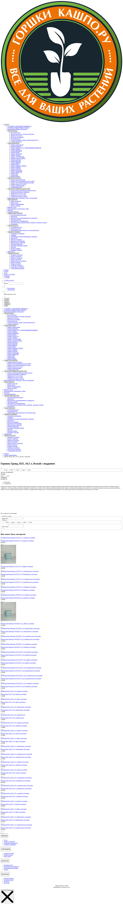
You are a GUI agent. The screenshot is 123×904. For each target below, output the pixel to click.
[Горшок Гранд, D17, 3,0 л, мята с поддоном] (14, 699)
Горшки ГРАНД (15, 152)
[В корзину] (3, 544)
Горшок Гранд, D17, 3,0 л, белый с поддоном (13, 694)
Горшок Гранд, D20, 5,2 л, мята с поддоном (13, 741)
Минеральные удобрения (18, 242)
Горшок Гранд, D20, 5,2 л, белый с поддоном (13, 733)
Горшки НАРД (15, 164)
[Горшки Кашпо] (61, 121)
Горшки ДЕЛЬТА (16, 155)
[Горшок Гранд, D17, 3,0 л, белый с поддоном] (14, 691)
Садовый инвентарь (13, 211)
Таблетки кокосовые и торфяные (20, 192)
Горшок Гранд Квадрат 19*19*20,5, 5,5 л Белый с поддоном (18, 598)
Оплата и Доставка (9, 274)
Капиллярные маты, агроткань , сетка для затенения (22, 198)
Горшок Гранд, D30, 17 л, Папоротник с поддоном (15, 820)
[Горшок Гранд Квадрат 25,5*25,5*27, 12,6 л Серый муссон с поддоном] (21, 675)
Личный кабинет (9, 878)
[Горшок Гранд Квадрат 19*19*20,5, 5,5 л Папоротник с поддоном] (20, 628)
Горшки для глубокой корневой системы (22, 182)
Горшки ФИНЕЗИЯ (16, 172)
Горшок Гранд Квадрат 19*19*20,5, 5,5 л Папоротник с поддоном (19, 631)
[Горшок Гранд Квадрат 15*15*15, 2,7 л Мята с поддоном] (8, 563)
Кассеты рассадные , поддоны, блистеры (22, 134)
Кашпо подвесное (12, 199)
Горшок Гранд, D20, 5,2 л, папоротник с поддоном (15, 749)
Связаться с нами (9, 853)
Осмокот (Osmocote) (16, 244)
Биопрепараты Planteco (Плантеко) (17, 129)
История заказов (8, 880)
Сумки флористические (17, 268)
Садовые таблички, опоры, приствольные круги (24, 140)
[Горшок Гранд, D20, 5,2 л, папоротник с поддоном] (16, 746)
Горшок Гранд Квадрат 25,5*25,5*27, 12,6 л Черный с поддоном (19, 686)
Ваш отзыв (5, 526)
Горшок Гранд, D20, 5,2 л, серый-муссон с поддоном (16, 757)
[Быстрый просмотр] (1, 539)
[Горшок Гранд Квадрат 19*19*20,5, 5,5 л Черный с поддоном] (19, 644)
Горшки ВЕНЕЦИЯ (16, 151)
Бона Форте (14, 238)
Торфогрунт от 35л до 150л (18, 195)
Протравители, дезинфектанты (19, 221)
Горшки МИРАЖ (15, 163)
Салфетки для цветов (17, 265)
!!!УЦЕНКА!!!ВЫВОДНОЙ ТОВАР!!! (18, 127)
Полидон (13, 247)
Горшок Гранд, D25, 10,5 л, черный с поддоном (14, 796)
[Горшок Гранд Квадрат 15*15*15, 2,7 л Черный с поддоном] (18, 587)
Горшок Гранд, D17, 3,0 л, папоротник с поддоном (15, 710)
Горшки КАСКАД (16, 160)
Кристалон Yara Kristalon (18, 241)
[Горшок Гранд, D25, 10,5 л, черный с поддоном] (15, 793)
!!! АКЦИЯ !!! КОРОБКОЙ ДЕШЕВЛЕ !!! (19, 126)
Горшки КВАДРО (16, 161)
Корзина (7, 302)
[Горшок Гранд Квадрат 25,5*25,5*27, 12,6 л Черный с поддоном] (20, 683)
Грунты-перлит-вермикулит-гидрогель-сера (19, 188)
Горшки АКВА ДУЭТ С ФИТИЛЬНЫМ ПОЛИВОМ (26, 148)
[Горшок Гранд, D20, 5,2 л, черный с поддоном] (14, 762)
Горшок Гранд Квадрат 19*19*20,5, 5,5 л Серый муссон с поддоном (20, 639)
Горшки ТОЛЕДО (16, 169)
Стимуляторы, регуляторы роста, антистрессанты (25, 230)
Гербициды (14, 216)
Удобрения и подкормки (14, 232)
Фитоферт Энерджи (16, 250)
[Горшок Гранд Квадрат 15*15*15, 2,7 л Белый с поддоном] (18, 537)
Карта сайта (7, 856)
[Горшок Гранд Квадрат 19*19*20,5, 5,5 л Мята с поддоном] (8, 620)
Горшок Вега (14, 175)
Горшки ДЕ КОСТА (16, 154)
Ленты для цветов (16, 259)
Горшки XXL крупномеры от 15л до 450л (22, 181)
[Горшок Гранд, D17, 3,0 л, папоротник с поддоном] (16, 707)
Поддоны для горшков (17, 137)
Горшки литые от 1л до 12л (18, 184)
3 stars (17, 470)
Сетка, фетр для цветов (17, 267)
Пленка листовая (15, 262)
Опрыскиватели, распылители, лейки (18, 208)
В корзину (3, 477)
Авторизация (11, 289)
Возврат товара (8, 855)
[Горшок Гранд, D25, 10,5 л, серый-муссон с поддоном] (17, 785)
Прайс (8, 277)
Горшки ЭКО (14, 173)
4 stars (11, 470)
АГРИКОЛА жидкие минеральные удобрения (24, 236)
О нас (5, 273)
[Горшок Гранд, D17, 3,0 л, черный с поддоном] (14, 722)
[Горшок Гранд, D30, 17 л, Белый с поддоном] (14, 801)
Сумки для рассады (16, 141)
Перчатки (10, 210)
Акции (6, 869)
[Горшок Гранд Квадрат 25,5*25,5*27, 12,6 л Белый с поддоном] (19, 652)
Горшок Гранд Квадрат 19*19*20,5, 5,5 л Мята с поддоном (17, 623)
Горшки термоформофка (18, 185)
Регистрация (11, 288)
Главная (6, 270)
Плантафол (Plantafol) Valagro (19, 245)
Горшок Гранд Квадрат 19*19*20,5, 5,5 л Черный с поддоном (18, 647)
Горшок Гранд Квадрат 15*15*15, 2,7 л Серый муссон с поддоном (19, 582)
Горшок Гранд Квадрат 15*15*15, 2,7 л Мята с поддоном (17, 566)
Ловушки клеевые (16, 219)
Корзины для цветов (16, 258)
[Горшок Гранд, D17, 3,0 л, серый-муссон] (13, 715)
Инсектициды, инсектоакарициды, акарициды (24, 218)
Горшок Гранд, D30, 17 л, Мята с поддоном (13, 812)
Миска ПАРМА (15, 176)
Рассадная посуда (16, 138)
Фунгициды (14, 224)
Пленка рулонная (16, 264)
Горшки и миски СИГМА (18, 158)
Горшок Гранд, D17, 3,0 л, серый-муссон (12, 718)
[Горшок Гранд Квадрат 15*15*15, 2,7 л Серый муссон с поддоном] (20, 579)
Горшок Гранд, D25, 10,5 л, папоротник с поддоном (15, 780)
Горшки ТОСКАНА (16, 170)
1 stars (29, 470)
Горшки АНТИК (15, 149)
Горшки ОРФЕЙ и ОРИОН (18, 166)
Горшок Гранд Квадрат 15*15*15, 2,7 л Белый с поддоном (17, 540)
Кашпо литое (14, 202)
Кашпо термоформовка (17, 204)
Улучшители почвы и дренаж (19, 196)
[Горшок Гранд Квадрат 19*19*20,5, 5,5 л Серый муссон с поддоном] (21, 636)
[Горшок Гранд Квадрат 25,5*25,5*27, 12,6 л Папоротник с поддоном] (21, 667)
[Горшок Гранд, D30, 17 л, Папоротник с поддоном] (16, 817)
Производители (8, 865)
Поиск (6, 283)
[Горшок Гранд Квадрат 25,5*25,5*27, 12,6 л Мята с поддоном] (19, 660)
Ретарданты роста (16, 229)
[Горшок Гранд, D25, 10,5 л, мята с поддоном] (14, 769)
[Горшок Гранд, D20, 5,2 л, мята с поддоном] (14, 738)
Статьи (6, 271)
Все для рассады (12, 131)
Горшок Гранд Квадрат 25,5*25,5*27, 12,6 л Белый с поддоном (18, 655)
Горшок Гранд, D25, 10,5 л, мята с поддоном (13, 772)
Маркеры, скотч (11, 207)
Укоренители (11, 251)
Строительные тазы (16, 187)
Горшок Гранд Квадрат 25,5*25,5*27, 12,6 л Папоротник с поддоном (20, 670)
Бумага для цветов (16, 256)
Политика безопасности (11, 843)
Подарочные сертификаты (11, 866)
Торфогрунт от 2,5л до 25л (18, 193)
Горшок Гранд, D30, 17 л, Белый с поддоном (13, 804)
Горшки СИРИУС (16, 167)
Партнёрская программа (11, 868)
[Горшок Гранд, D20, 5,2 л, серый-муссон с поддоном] (16, 754)
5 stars (5, 470)
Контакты (7, 276)
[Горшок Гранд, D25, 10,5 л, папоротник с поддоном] (16, 777)
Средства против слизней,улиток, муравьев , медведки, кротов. (29, 222)
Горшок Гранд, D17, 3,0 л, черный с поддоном (14, 725)
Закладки (6, 881)
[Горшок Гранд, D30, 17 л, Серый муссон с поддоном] (16, 824)
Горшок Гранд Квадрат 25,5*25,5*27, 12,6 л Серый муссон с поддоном (21, 678)
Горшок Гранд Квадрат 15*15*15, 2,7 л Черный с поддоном (18, 590)
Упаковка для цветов (13, 253)
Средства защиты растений (15, 213)
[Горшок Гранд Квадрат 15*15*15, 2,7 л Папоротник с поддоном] (19, 571)
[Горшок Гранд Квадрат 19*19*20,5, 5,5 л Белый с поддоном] (18, 595)
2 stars (23, 470)
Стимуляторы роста (13, 225)
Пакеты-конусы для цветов (18, 261)
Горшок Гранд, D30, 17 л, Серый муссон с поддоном (16, 827)
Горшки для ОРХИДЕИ (17, 157)
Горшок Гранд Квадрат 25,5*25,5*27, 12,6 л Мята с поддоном (18, 663)
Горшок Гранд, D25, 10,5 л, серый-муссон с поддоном (16, 788)
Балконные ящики (16, 146)
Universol (13, 235)
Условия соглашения (10, 844)
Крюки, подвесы (15, 205)
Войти (6, 305)
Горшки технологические (14, 178)
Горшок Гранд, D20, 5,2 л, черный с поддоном (14, 765)
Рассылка (6, 883)
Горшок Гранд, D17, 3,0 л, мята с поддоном (13, 702)
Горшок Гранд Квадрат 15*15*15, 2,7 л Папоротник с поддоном (19, 574)
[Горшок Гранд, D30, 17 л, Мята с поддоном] (14, 809)
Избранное (7, 304)
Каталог (7, 124)
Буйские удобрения (16, 239)
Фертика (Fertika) (15, 248)
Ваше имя (5, 518)
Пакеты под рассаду (16, 135)
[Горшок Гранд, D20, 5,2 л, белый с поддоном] (14, 730)
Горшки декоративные (13, 143)
